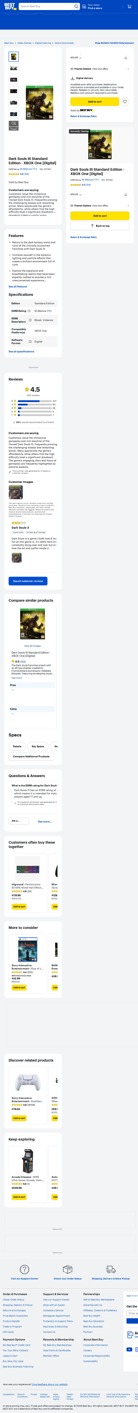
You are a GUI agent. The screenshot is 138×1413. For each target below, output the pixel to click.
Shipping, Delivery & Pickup (18, 1305)
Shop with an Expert (54, 1305)
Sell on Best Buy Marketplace (98, 1299)
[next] (54, 545)
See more (17, 678)
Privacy (34, 1394)
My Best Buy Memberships (57, 1345)
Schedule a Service (53, 1310)
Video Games (24, 42)
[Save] (125, 101)
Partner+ (88, 1331)
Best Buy (9, 42)
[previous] (11, 545)
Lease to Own (10, 1355)
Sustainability (90, 1361)
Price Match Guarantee (15, 1315)
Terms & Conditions (22, 1395)
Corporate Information (95, 1345)
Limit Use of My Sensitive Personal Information (118, 1395)
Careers (87, 1350)
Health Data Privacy (70, 1396)
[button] (92, 6)
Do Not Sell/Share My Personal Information (90, 1395)
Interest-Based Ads (45, 1395)
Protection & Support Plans (58, 1321)
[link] (28, 581)
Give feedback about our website (50, 1384)
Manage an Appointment (56, 1315)
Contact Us (49, 1331)
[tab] (17, 746)
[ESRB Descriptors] (30, 320)
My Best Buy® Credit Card (16, 1345)
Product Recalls (11, 1321)
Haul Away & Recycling (55, 1326)
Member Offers (51, 1355)
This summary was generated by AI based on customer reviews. (31, 472)
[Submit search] (76, 6)
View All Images (32, 646)
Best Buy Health (91, 1315)
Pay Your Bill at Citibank (15, 1350)
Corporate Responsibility (96, 1355)
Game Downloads (64, 42)
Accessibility (8, 1394)
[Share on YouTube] (129, 1349)
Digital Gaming (43, 42)
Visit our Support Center (56, 1299)
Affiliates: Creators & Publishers (100, 1310)
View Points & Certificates (56, 1350)
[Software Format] (30, 341)
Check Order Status (13, 1299)
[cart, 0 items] (129, 6)
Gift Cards (8, 1331)
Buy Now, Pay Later (13, 1361)
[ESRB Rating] (29, 310)
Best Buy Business (93, 1326)
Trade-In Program (12, 1326)
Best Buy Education (93, 1321)
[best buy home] (10, 6)
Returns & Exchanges (14, 1310)
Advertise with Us (92, 1305)
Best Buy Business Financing (18, 1366)
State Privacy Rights (56, 1396)
